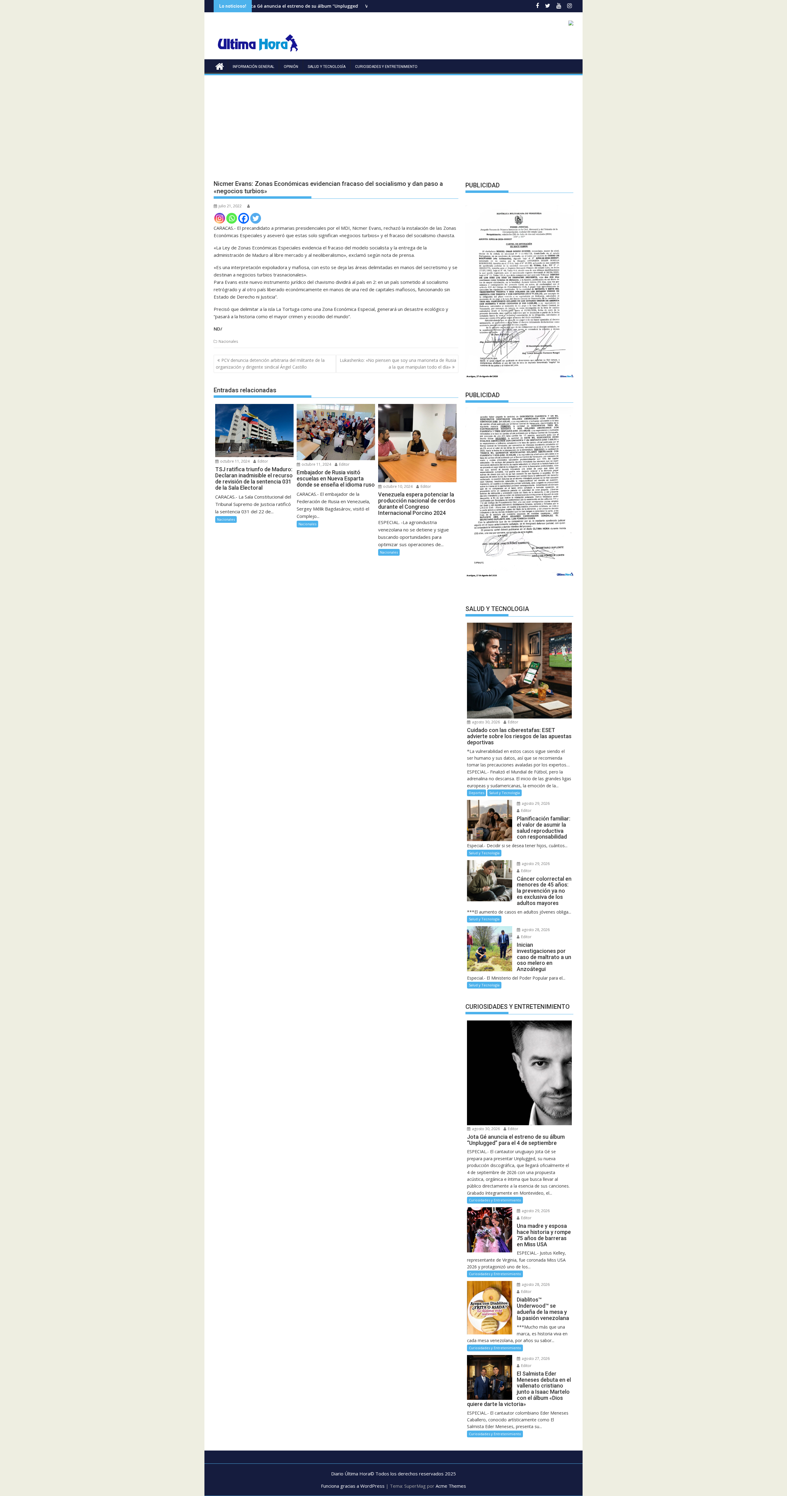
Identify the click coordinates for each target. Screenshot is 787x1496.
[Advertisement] (393, 122)
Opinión (291, 67)
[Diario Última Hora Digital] (220, 65)
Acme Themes (451, 1486)
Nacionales (228, 341)
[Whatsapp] (231, 218)
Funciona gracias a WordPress (353, 1486)
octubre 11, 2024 (234, 461)
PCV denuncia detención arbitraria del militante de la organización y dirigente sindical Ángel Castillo (270, 363)
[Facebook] (243, 218)
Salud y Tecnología (327, 67)
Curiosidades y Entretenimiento (386, 67)
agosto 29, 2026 (535, 803)
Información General (253, 67)
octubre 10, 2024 (397, 486)
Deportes (476, 792)
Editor (262, 461)
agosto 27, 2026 (535, 1358)
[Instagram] (219, 218)
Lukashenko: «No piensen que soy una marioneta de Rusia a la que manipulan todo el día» (398, 363)
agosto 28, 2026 (535, 929)
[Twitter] (255, 218)
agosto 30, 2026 (485, 722)
